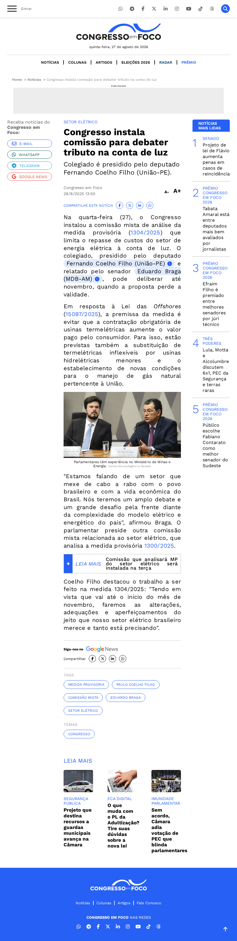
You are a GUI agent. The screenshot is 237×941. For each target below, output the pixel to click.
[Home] (118, 31)
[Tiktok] (201, 9)
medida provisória (86, 685)
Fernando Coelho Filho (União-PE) (115, 263)
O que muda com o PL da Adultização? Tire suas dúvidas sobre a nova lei (123, 825)
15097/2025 (82, 314)
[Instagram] (177, 9)
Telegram (29, 166)
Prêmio (189, 62)
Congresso (79, 734)
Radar (165, 62)
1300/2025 (159, 545)
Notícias (50, 62)
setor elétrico (83, 711)
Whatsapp (29, 155)
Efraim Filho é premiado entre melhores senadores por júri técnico (214, 304)
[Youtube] (188, 9)
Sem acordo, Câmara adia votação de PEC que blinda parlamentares (169, 830)
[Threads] (212, 9)
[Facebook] (143, 9)
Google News (33, 177)
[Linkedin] (166, 9)
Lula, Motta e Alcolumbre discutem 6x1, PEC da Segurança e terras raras (216, 370)
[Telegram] (132, 9)
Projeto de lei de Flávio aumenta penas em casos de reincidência (216, 159)
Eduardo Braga (125, 698)
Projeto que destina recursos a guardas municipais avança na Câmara (78, 827)
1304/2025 (145, 232)
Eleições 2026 (135, 62)
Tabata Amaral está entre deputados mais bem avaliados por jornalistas (216, 229)
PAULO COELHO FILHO (135, 685)
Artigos (104, 62)
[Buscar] (225, 8)
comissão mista (83, 698)
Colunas (77, 62)
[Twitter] (154, 9)
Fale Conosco (149, 903)
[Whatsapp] (120, 9)
